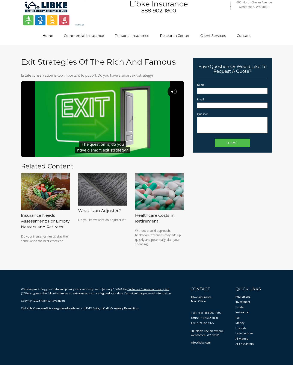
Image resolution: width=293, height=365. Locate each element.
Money (240, 323)
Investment (243, 302)
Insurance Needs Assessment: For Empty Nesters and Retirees (45, 221)
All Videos (242, 339)
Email (200, 99)
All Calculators (245, 344)
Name (201, 85)
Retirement (243, 296)
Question (202, 114)
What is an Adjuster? (99, 210)
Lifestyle (241, 328)
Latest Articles (245, 333)
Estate (240, 307)
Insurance (242, 312)
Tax (238, 318)
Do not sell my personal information (147, 293)
